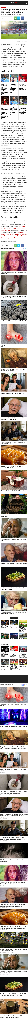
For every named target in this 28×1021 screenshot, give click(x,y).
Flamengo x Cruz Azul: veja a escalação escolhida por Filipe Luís (13, 88)
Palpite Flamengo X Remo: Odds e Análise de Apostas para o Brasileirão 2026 (14, 667)
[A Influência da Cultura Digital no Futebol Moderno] (23, 636)
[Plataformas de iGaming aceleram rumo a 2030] (5, 622)
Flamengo (3, 7)
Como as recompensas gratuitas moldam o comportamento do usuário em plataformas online (5, 642)
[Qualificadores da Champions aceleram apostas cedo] (14, 622)
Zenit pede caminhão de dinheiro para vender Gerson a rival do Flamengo (14, 111)
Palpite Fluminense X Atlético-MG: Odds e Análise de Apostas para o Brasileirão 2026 (5, 668)
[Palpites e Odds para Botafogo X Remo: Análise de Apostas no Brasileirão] (5, 649)
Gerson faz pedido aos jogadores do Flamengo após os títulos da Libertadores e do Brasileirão (5, 90)
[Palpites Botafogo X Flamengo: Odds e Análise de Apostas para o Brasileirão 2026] (23, 662)
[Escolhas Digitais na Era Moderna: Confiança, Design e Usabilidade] (14, 636)
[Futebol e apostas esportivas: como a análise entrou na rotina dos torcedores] (23, 623)
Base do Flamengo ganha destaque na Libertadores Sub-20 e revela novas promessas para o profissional (23, 655)
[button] (25, 2)
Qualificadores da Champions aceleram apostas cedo (14, 627)
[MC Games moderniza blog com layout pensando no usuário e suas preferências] (14, 648)
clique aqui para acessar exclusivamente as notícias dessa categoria (13, 228)
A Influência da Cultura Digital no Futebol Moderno (22, 640)
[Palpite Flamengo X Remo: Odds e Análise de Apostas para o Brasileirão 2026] (14, 662)
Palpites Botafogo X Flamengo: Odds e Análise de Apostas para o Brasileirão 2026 (23, 668)
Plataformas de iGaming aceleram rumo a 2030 (5, 626)
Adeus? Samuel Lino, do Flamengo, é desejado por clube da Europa (22, 111)
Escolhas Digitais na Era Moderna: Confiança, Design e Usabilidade (14, 641)
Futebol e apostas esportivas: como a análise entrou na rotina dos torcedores (23, 629)
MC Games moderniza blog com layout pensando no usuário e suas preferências (13, 654)
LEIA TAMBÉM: (14, 618)
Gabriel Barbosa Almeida (10, 241)
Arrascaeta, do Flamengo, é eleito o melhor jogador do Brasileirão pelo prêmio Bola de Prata (4, 112)
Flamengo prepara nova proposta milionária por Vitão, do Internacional (22, 88)
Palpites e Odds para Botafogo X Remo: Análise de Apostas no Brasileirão (4, 654)
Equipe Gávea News (6, 14)
